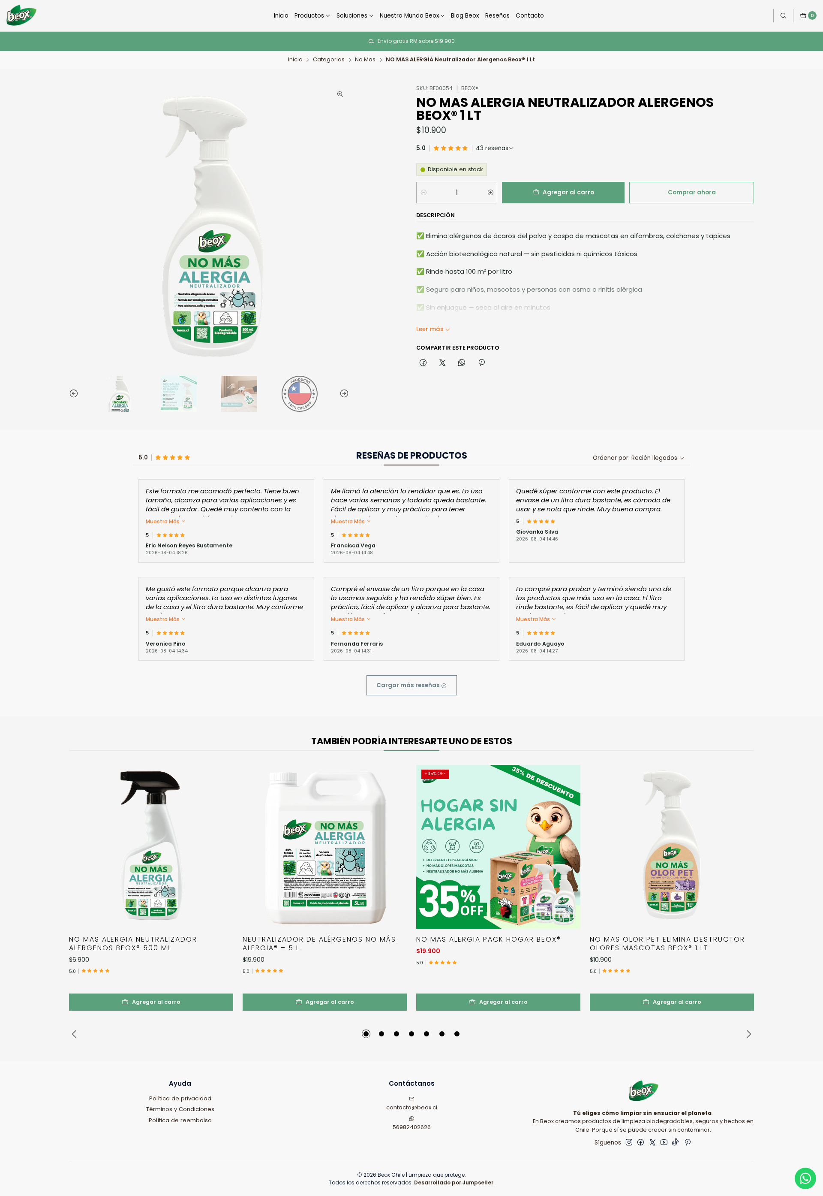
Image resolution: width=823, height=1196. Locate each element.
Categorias (329, 60)
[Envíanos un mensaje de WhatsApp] (805, 1178)
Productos (309, 16)
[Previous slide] (75, 394)
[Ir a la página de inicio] (21, 15)
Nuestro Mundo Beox (409, 16)
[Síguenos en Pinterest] (687, 1143)
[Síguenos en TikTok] (675, 1143)
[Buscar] (783, 15)
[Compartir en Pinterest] (481, 363)
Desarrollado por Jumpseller (453, 1182)
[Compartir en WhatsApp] (462, 363)
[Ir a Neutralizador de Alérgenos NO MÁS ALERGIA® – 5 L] (325, 847)
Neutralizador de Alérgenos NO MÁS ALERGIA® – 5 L (319, 943)
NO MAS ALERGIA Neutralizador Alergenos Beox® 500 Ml (133, 943)
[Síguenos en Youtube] (664, 1143)
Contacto (530, 16)
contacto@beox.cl (411, 1107)
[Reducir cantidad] (423, 192)
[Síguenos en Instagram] (629, 1143)
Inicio (281, 16)
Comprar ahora (692, 192)
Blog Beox (465, 16)
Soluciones (351, 16)
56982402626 (412, 1127)
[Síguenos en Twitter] (653, 1143)
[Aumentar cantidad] (490, 192)
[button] (366, 1034)
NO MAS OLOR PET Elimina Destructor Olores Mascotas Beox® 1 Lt (667, 943)
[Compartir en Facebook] (423, 363)
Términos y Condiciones (180, 1109)
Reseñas (497, 16)
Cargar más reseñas (408, 685)
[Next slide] (342, 394)
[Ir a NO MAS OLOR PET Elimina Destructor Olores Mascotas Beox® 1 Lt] (672, 847)
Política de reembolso (180, 1120)
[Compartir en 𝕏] (442, 363)
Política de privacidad (180, 1098)
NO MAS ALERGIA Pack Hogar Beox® (488, 939)
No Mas (365, 60)
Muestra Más (163, 521)
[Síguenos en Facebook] (641, 1143)
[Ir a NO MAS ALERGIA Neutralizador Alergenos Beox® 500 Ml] (151, 847)
